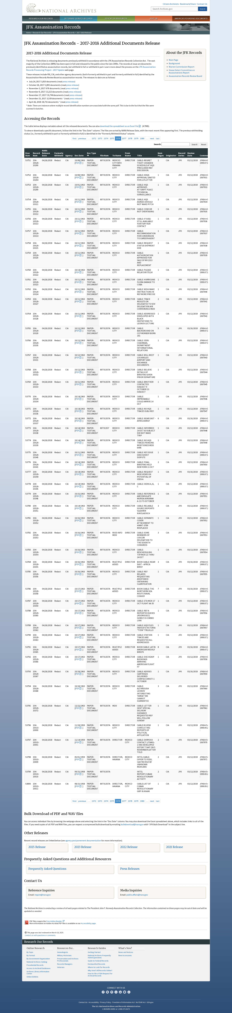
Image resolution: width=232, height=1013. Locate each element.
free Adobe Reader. (54, 921)
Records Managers (64, 964)
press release (68, 81)
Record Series (181, 154)
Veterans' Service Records (78, 18)
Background (174, 63)
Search (202, 9)
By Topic (30, 952)
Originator (171, 155)
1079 (136, 138)
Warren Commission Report (181, 66)
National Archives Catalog (37, 962)
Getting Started (94, 952)
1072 (94, 138)
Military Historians (64, 955)
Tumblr (116, 992)
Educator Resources (116, 18)
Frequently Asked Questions (47, 868)
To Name (116, 155)
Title (139, 155)
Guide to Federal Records (98, 961)
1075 (112, 138)
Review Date (190, 154)
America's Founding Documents (191, 18)
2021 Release (174, 847)
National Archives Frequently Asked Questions (99, 956)
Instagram (111, 992)
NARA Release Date (46, 153)
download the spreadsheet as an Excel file (119, 126)
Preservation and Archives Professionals (67, 959)
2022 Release (128, 847)
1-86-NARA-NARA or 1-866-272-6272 (116, 1009)
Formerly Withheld (58, 154)
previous (82, 138)
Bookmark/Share (188, 4)
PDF (77, 163)
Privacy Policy (105, 1002)
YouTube (120, 992)
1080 (142, 138)
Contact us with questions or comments (40, 935)
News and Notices (125, 952)
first (75, 138)
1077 (124, 138)
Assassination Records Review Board (185, 76)
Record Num (36, 154)
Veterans (60, 967)
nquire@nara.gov (43, 894)
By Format (31, 955)
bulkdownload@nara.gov (132, 824)
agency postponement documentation (83, 840)
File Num (104, 155)
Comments (205, 155)
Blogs (124, 992)
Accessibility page (88, 923)
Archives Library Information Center (38, 972)
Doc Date (79, 155)
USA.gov (150, 1002)
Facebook (103, 992)
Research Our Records (41, 18)
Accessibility (94, 1002)
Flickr (128, 992)
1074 (106, 138)
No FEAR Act (141, 1002)
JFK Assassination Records (64, 32)
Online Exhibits (32, 977)
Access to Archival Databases (38, 968)
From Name (128, 154)
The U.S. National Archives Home (61, 7)
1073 (100, 138)
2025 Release (37, 847)
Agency (69, 155)
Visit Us (153, 18)
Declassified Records (96, 964)
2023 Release (82, 847)
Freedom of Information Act (123, 1002)
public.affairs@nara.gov (137, 894)
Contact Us (202, 4)
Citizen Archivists (171, 4)
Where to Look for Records (99, 967)
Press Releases (129, 868)
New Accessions (125, 955)
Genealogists (62, 952)
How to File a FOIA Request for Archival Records (100, 974)
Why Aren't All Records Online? (100, 970)
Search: (157, 144)
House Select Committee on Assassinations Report (182, 71)
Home (28, 32)
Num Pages (161, 154)
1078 (130, 138)
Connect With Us (116, 987)
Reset (203, 144)
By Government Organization (38, 958)
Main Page (173, 60)
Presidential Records (35, 965)
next (152, 138)
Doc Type (91, 153)
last (158, 138)
